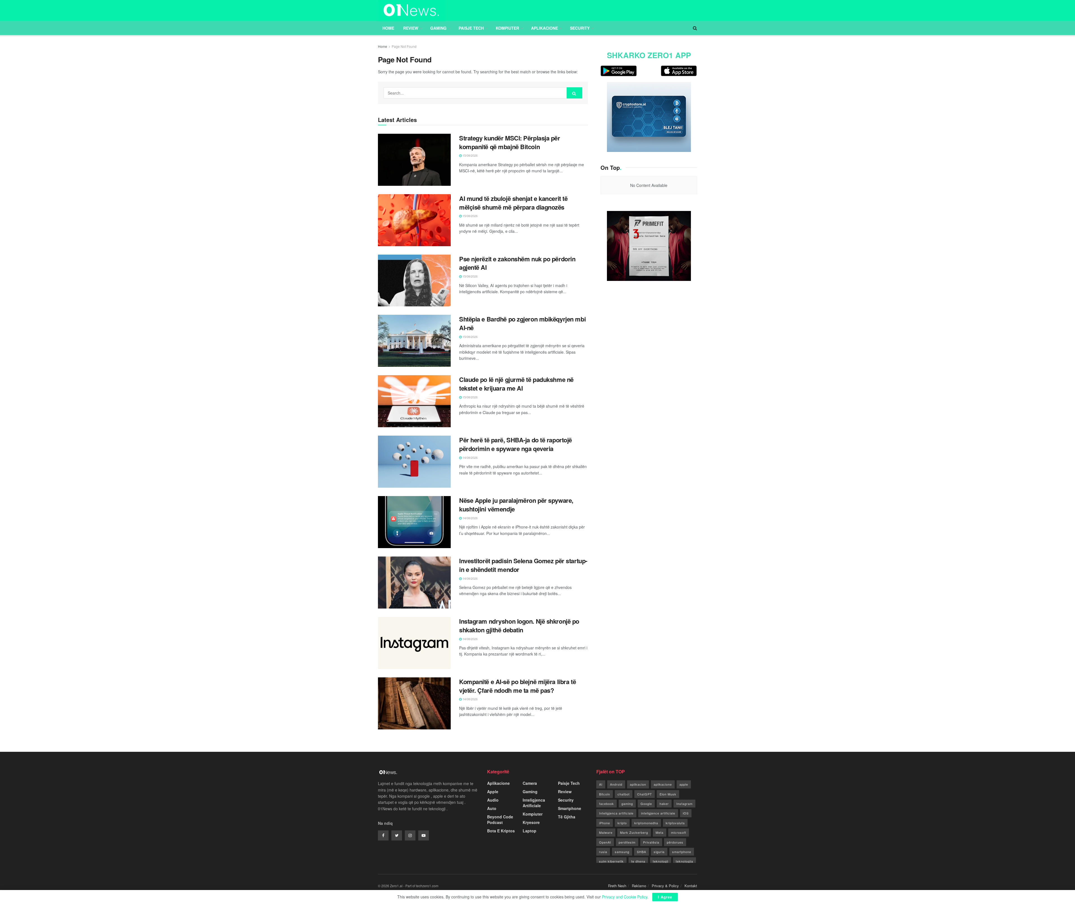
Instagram (684, 803)
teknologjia (684, 861)
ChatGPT (644, 794)
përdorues (675, 842)
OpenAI (605, 842)
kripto (622, 823)
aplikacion (638, 784)
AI (600, 784)
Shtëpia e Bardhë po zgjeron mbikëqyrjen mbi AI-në (522, 323)
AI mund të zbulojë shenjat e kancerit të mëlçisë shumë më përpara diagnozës (513, 203)
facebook (606, 803)
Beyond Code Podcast (500, 819)
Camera (530, 783)
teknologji (660, 861)
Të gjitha (566, 817)
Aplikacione (544, 28)
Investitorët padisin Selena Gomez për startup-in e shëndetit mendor (523, 565)
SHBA (641, 851)
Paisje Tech (471, 28)
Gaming (438, 28)
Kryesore (531, 822)
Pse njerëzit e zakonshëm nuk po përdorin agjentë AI (517, 263)
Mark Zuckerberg (634, 832)
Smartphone (569, 808)
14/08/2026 (470, 457)
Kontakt (690, 885)
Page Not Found (404, 46)
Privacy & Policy (665, 885)
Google (646, 803)
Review (410, 28)
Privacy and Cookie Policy (624, 897)
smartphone (681, 851)
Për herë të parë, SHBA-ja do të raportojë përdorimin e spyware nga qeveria (515, 444)
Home (388, 28)
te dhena (638, 861)
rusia (603, 851)
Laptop (529, 830)
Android (616, 784)
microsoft (678, 832)
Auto (491, 808)
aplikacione (663, 784)
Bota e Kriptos (501, 830)
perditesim (627, 842)
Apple (492, 791)
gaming (627, 803)
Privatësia (651, 842)
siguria (659, 851)
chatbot (624, 794)
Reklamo (639, 885)
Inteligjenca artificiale (616, 813)
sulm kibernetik (611, 861)
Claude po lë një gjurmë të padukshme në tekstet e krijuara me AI (516, 384)
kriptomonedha (646, 823)
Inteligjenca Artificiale (534, 802)
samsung (622, 851)
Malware (606, 832)
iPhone (604, 823)
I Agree (665, 897)
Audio (493, 800)
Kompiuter (507, 28)
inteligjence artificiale (658, 813)
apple (683, 784)
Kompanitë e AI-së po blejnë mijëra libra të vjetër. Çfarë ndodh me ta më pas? (517, 686)
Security (580, 28)
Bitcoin (604, 794)
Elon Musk (668, 794)
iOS (686, 813)
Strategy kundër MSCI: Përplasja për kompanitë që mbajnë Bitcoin (509, 142)
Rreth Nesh (617, 885)
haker (664, 803)
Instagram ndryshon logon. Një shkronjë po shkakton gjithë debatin (519, 625)
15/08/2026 (470, 155)
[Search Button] (574, 92)
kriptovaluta (675, 823)
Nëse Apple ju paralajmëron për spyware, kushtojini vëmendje (516, 504)
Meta (659, 832)
